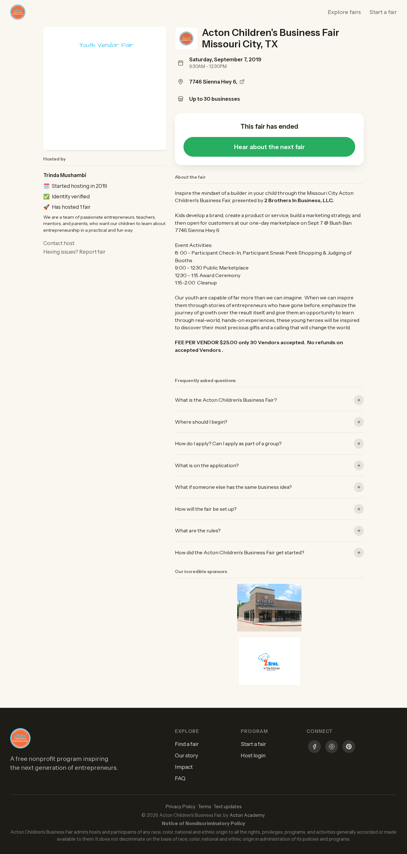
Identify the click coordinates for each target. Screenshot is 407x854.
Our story (186, 755)
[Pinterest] (348, 747)
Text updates (227, 807)
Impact (184, 767)
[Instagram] (331, 747)
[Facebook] (314, 747)
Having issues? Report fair (74, 252)
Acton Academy (247, 815)
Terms (204, 807)
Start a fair (383, 12)
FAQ (180, 778)
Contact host (58, 243)
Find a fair (187, 744)
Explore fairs (344, 12)
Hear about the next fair (269, 147)
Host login (253, 755)
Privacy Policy (181, 807)
